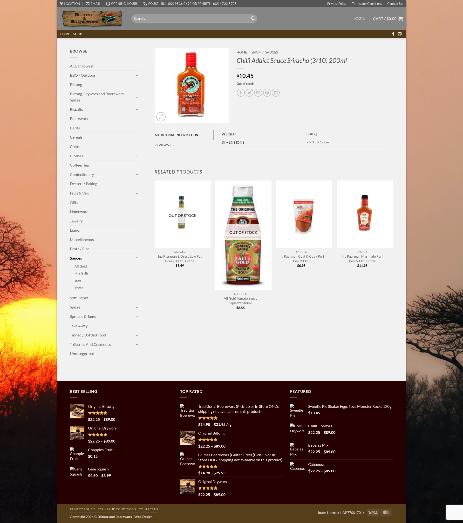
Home (65, 34)
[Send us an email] (400, 34)
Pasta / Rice (79, 248)
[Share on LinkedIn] (276, 93)
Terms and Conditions (367, 4)
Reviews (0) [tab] (164, 145)
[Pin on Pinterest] (267, 93)
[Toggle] (137, 75)
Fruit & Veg (79, 193)
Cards (75, 128)
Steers (79, 287)
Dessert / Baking (83, 183)
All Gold (81, 266)
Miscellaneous (82, 239)
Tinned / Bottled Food (88, 335)
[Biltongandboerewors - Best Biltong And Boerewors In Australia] (92, 19)
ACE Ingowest (82, 66)
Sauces (76, 258)
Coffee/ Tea (79, 165)
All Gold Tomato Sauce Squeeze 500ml (240, 300)
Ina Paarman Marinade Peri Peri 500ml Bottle (362, 258)
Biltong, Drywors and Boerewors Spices (97, 96)
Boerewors (79, 118)
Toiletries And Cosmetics (90, 344)
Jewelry (76, 221)
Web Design (143, 517)
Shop (77, 34)
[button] (360, 18)
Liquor (75, 230)
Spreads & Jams (83, 316)
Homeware (79, 211)
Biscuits (76, 109)
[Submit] (253, 18)
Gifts (74, 202)
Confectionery (82, 174)
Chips (75, 146)
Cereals (76, 137)
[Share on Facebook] (241, 93)
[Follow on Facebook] (393, 34)
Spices (75, 307)
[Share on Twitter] (249, 93)
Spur (78, 280)
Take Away (79, 325)
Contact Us (395, 4)
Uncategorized (82, 353)
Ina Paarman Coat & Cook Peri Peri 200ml (301, 258)
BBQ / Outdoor (82, 75)
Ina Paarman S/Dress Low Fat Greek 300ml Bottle (180, 258)
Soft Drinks (79, 297)
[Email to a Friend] (258, 93)
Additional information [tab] (176, 135)
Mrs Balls (82, 273)
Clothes (76, 156)
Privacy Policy (337, 4)
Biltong (76, 84)
